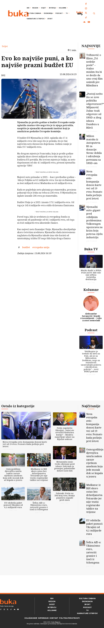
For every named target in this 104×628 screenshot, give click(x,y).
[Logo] (18, 13)
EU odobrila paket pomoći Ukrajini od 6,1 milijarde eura (13, 505)
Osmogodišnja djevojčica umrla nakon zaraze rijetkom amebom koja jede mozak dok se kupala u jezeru (13, 474)
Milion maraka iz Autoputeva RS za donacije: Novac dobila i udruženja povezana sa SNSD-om (94, 149)
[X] (10, 130)
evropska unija (40, 247)
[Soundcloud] (84, 22)
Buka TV (91, 249)
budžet (26, 247)
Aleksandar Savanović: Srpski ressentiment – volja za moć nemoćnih (91, 317)
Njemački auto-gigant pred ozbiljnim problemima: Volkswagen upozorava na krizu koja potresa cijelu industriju (94, 222)
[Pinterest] (10, 136)
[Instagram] (86, 8)
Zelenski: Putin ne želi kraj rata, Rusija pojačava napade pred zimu (65, 496)
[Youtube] (89, 22)
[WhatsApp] (10, 142)
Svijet (5, 46)
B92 (3, 75)
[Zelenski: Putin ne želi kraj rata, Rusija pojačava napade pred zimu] (65, 484)
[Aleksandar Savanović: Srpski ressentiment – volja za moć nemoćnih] (91, 303)
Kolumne (91, 289)
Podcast (91, 330)
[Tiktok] (86, 17)
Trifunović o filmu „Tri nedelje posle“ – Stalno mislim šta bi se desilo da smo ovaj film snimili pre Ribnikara (94, 70)
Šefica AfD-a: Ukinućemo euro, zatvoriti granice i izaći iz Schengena (39, 506)
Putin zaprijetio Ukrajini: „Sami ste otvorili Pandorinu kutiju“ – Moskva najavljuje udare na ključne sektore (64, 433)
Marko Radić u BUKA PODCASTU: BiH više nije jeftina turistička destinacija (91, 275)
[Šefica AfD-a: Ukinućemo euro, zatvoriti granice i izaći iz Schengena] (39, 493)
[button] (94, 13)
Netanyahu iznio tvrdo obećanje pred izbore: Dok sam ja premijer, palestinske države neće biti (64, 466)
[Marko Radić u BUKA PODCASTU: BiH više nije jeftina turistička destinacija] (91, 261)
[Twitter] (86, 13)
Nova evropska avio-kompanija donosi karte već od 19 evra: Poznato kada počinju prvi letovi (94, 185)
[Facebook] (86, 4)
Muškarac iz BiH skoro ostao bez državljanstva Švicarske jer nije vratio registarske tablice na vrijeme (39, 474)
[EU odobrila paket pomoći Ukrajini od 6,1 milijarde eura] (13, 493)
